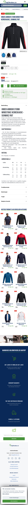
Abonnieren (14, 438)
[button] (3, 36)
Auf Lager (12, 74)
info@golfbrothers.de (15, 454)
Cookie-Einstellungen (14, 497)
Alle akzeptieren (14, 501)
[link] (14, 399)
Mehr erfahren (5, 493)
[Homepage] (10, 1)
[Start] (2, 9)
